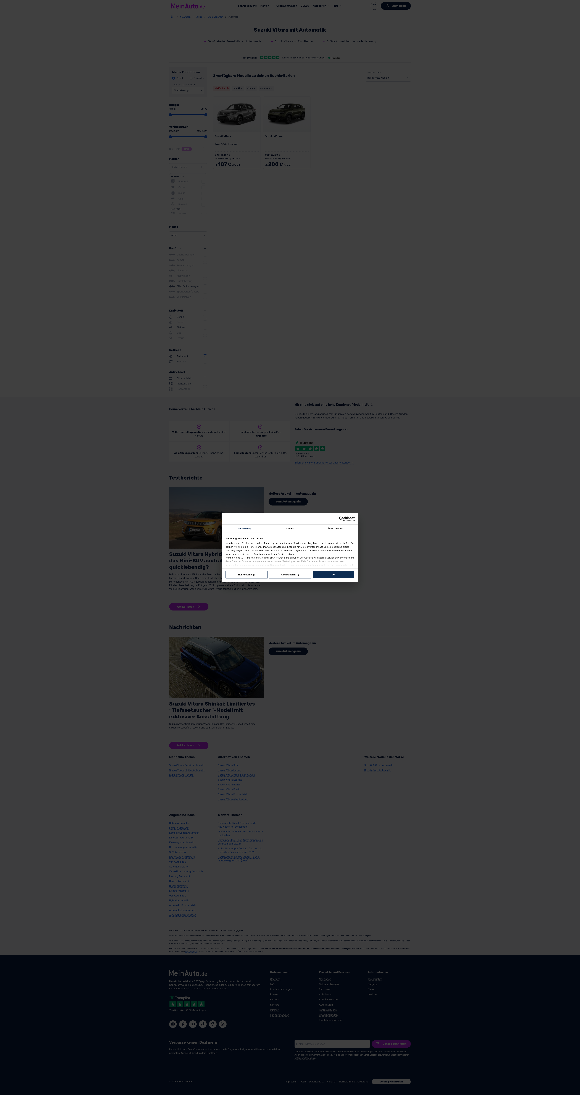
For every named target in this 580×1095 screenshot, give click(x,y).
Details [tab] (290, 528)
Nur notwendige (246, 574)
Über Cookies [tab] (335, 528)
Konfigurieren (288, 574)
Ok (333, 574)
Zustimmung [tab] (244, 528)
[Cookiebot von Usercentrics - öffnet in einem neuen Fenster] (341, 518)
